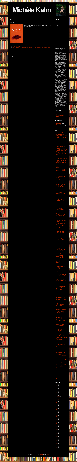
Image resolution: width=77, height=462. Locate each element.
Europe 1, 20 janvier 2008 (60, 339)
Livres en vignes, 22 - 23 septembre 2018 (60, 145)
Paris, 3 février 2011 (59, 267)
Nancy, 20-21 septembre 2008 (61, 324)
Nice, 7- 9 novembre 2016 (60, 171)
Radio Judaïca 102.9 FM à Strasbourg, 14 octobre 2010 (60, 283)
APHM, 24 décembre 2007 (60, 340)
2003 (57, 411)
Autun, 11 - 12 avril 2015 (60, 200)
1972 (57, 444)
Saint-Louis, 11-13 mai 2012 (60, 240)
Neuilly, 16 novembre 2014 (60, 207)
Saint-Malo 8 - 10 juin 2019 (60, 134)
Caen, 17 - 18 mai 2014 (59, 213)
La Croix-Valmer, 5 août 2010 (60, 286)
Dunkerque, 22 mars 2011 (60, 262)
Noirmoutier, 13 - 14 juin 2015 (60, 194)
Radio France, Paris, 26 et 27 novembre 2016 (60, 168)
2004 (57, 409)
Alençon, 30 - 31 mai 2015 (60, 198)
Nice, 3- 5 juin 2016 (59, 177)
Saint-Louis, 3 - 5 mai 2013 (60, 231)
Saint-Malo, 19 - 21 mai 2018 (60, 152)
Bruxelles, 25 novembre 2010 (60, 275)
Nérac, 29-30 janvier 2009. (60, 317)
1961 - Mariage (58, 114)
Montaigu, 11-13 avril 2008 (60, 331)
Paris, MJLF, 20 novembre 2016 (61, 169)
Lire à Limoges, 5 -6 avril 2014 (61, 220)
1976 (57, 439)
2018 (57, 388)
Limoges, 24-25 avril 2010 (60, 303)
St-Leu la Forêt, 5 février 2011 (60, 266)
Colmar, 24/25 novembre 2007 (61, 351)
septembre (58, 396)
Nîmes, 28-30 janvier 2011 (60, 268)
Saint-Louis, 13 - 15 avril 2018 (60, 155)
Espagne (27, 47)
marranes (33, 47)
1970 (57, 447)
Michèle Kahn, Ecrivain (59, 379)
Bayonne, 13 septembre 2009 (60, 306)
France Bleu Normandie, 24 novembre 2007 (60, 353)
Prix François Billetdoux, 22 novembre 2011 (60, 242)
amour (14, 47)
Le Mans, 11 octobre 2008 (60, 323)
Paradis (57, 122)
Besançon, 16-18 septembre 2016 (61, 175)
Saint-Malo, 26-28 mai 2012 (60, 239)
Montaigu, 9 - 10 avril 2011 (60, 260)
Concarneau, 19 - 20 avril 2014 (61, 217)
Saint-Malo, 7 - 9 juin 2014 (60, 212)
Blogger (48, 454)
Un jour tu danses (58, 123)
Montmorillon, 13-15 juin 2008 (60, 326)
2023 (57, 384)
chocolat (22, 47)
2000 (57, 412)
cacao (19, 47)
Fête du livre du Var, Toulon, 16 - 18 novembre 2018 (61, 140)
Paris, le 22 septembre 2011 (60, 248)
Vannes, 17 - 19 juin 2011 (60, 250)
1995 (57, 418)
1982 (57, 430)
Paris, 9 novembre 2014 (59, 208)
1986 (57, 426)
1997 (57, 416)
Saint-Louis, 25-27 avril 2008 (60, 330)
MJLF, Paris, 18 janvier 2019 (60, 138)
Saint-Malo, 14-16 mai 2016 (60, 184)
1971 (57, 446)
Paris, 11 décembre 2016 (60, 166)
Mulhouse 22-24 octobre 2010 (61, 280)
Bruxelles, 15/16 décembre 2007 (61, 343)
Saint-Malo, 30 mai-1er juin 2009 (61, 311)
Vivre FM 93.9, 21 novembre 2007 (61, 355)
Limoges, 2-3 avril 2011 (59, 261)
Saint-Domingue (48, 47)
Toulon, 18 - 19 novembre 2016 (61, 170)
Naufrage (57, 124)
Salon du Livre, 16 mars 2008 (60, 334)
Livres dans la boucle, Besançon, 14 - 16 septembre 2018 (61, 147)
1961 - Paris (58, 113)
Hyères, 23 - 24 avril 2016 (60, 186)
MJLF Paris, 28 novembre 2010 (61, 273)
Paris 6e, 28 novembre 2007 (60, 347)
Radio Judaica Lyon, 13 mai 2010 (61, 299)
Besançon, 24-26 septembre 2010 (61, 285)
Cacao (58, 397)
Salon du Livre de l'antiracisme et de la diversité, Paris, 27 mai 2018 (61, 149)
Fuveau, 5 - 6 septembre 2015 (60, 193)
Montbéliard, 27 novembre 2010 (61, 274)
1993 (57, 419)
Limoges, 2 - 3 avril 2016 (60, 191)
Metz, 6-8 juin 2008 (59, 328)
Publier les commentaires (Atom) (20, 56)
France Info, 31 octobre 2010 (60, 279)
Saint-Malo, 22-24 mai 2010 (60, 296)
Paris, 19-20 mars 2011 (59, 263)
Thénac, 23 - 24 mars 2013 (60, 232)
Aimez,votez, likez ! (59, 125)
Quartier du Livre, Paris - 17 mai (61, 162)
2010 (57, 402)
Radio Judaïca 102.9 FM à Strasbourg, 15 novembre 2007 (61, 359)
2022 (57, 385)
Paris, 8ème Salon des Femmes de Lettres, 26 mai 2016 (61, 179)
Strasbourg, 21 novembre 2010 (61, 276)
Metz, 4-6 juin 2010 (59, 292)
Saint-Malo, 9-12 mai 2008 (60, 329)
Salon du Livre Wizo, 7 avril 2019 (61, 137)
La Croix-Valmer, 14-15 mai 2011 (61, 255)
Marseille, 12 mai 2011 (59, 256)
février (58, 399)
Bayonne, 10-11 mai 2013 (60, 230)
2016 (57, 389)
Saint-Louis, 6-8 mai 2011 (60, 257)
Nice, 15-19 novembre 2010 (60, 278)
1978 (57, 436)
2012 (57, 395)
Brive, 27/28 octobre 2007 (60, 365)
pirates (39, 47)
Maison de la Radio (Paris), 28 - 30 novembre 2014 (61, 204)
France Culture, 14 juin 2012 (60, 237)
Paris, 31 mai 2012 (59, 238)
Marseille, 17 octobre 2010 (60, 281)
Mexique (36, 47)
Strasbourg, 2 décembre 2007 (60, 344)
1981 (57, 432)
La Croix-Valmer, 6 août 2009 (60, 308)
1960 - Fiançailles (58, 117)
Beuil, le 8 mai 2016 (59, 185)
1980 (57, 433)
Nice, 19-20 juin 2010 (59, 289)
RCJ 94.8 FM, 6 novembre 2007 (61, 364)
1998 (57, 415)
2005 (57, 408)
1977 (57, 437)
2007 (57, 405)
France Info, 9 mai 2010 (59, 300)
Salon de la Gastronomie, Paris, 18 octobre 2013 (61, 227)
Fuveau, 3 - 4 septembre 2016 (60, 176)
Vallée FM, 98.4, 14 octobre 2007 (61, 374)
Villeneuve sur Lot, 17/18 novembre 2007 (60, 357)
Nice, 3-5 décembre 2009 (60, 305)
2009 (57, 404)
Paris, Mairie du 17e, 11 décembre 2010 (59, 271)
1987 (57, 425)
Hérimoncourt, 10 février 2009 (60, 316)
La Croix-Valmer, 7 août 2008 (60, 325)
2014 (57, 392)
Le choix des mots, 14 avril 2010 (61, 304)
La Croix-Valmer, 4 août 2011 (60, 249)
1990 (57, 422)
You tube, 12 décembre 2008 (60, 320)
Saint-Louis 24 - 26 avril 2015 (60, 199)
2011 (57, 401)
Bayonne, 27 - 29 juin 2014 (60, 209)
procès (45, 47)
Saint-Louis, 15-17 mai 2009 (60, 313)
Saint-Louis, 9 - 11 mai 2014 (60, 214)
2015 (57, 391)
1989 (57, 423)
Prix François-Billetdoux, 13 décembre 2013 (60, 224)
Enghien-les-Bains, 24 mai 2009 (61, 312)
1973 (57, 443)
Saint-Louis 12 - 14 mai (59, 163)
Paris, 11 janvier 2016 (59, 192)
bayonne (17, 47)
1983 (57, 429)
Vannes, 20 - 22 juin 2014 (60, 210)
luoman (41, 454)
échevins (24, 47)
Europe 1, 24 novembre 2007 (60, 354)
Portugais (41, 47)
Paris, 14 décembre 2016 (60, 164)
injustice (30, 47)
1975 (57, 440)
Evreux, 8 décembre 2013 (60, 225)
